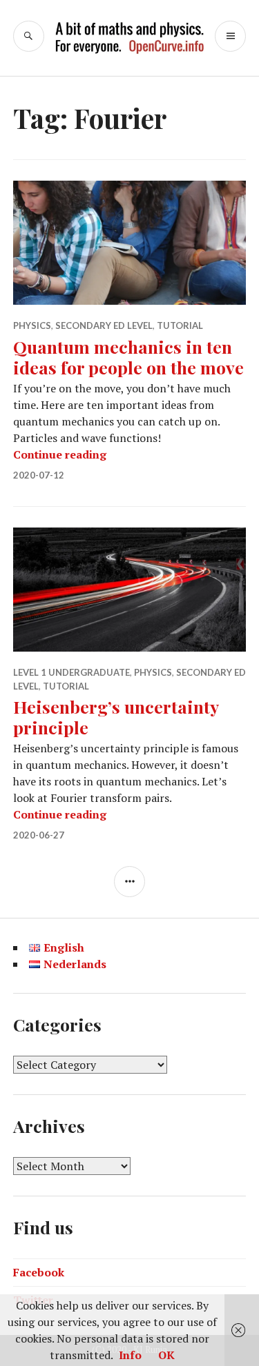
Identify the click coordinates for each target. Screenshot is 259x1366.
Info (130, 1355)
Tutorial (180, 325)
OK (166, 1355)
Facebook (38, 1272)
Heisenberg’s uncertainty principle (115, 717)
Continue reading (59, 454)
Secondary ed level (104, 325)
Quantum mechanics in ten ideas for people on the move (128, 357)
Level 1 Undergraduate (71, 672)
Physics (32, 325)
